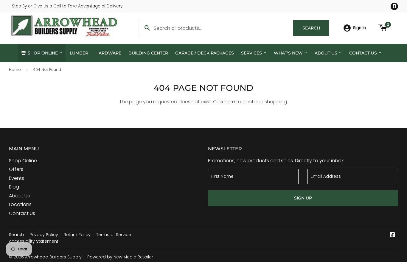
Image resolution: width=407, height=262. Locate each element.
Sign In (359, 28)
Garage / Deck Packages (204, 53)
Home (15, 69)
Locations (20, 204)
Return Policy (77, 235)
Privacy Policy (43, 235)
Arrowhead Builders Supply (53, 257)
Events (16, 178)
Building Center (148, 53)
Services (252, 53)
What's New (289, 53)
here (230, 101)
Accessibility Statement (33, 241)
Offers (16, 169)
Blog (14, 186)
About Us (326, 53)
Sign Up (303, 198)
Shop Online (43, 53)
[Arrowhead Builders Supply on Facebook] (392, 235)
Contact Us (363, 53)
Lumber (79, 53)
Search (315, 28)
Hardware (108, 53)
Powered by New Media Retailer (120, 257)
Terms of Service (113, 235)
